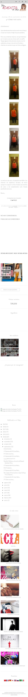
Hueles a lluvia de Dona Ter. (13, 580)
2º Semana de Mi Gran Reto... (12, 470)
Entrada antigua (22, 253)
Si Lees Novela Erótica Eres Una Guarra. (13, 529)
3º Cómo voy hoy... (9, 479)
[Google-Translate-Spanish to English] (15, 681)
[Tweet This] (12, 200)
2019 (4, 424)
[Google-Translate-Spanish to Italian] (23, 681)
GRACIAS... (13, 546)
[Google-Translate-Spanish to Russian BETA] (18, 681)
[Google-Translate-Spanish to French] (7, 681)
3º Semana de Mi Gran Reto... (12, 465)
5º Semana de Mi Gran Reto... (12, 451)
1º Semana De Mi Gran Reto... (12, 477)
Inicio (15, 253)
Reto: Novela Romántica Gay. (13, 597)
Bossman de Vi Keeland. (13, 614)
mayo (5, 490)
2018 (4, 427)
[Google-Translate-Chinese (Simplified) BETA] (5, 681)
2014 (4, 437)
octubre (6, 444)
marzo (6, 495)
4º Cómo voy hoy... (9, 454)
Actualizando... (8, 449)
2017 (4, 429)
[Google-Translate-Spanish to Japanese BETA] (13, 681)
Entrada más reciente (7, 253)
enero (6, 500)
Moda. (16, 207)
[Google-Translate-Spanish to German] (10, 681)
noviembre (7, 441)
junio (5, 487)
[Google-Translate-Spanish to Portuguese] (20, 681)
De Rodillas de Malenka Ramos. (13, 648)
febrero (6, 498)
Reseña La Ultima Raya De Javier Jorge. (13, 631)
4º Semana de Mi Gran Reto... (12, 456)
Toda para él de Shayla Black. (13, 563)
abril (5, 492)
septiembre (7, 446)
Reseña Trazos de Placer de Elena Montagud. (13, 665)
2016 (4, 432)
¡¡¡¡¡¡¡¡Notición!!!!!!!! (9, 458)
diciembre (7, 439)
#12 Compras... (8, 468)
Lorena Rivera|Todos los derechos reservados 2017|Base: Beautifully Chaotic (13, 693)
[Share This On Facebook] (11, 200)
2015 (4, 434)
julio (5, 485)
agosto (6, 482)
